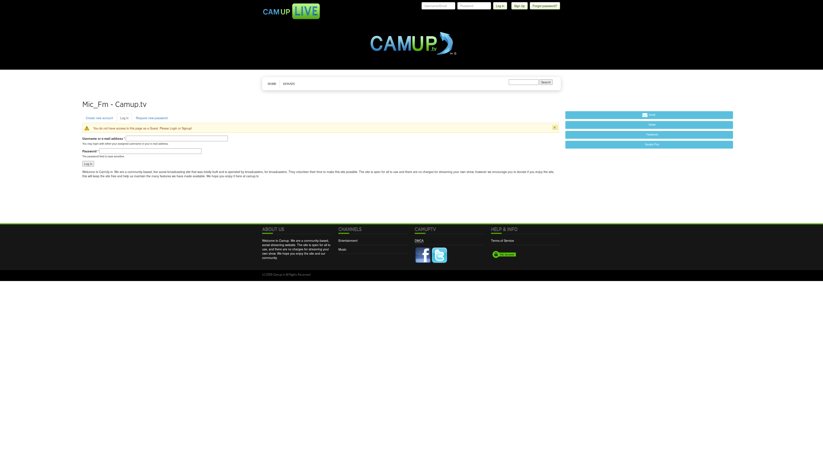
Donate (289, 84)
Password (90, 151)
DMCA (419, 240)
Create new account (99, 118)
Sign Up (519, 6)
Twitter (652, 124)
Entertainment (347, 240)
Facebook (652, 134)
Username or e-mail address (103, 138)
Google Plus (651, 144)
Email (651, 114)
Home (272, 84)
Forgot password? (545, 6)
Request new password (152, 118)
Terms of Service (502, 240)
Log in (126, 119)
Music (342, 249)
